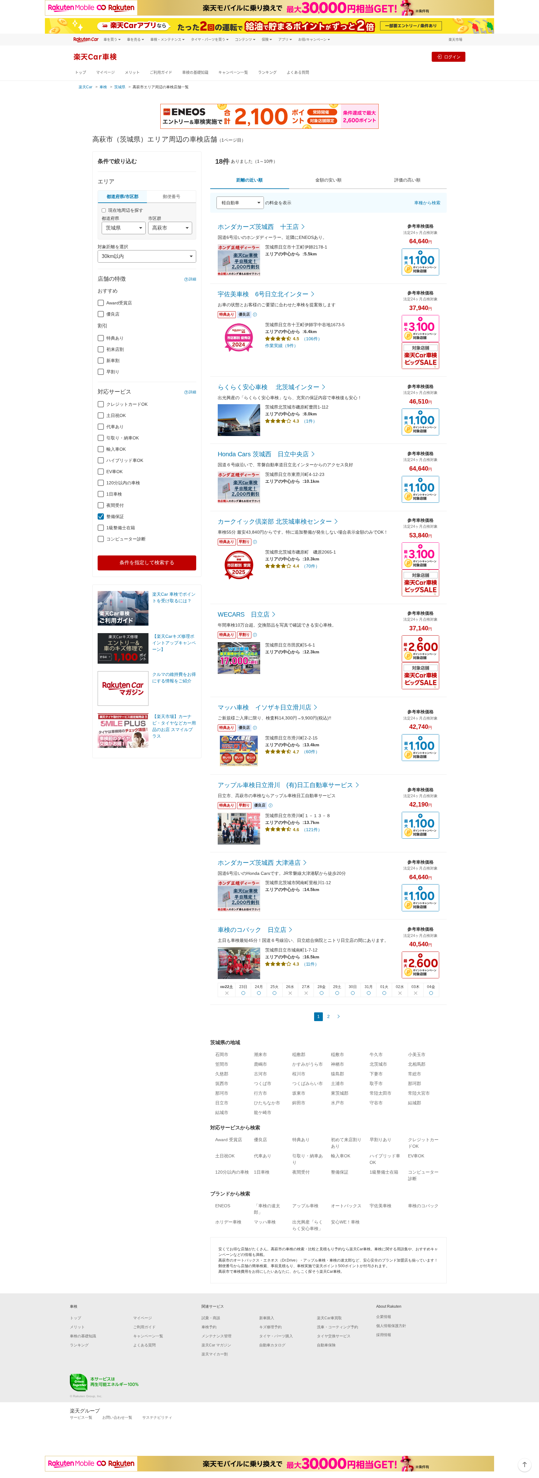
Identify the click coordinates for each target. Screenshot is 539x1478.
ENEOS (222, 1205)
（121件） (312, 829)
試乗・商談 (211, 1318)
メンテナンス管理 (216, 1336)
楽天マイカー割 (215, 1354)
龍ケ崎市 (262, 1112)
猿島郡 (337, 1073)
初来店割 (115, 349)
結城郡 (414, 1102)
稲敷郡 (298, 1054)
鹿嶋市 (260, 1064)
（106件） (312, 338)
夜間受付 (115, 505)
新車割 (112, 360)
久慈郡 (221, 1073)
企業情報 (383, 1317)
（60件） (311, 751)
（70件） (311, 566)
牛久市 (376, 1054)
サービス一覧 (81, 1417)
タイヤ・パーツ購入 (276, 1336)
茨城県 (119, 87)
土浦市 (337, 1083)
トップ (80, 72)
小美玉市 (416, 1054)
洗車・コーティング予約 (337, 1327)
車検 (103, 87)
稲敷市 (337, 1054)
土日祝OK (116, 415)
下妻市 (376, 1073)
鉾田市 (298, 1102)
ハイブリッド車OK (124, 460)
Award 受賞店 (228, 1139)
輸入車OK (116, 449)
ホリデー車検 (228, 1221)
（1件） (309, 421)
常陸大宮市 (419, 1093)
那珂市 (221, 1093)
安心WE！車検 (345, 1221)
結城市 (221, 1112)
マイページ (105, 72)
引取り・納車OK (122, 437)
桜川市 (298, 1073)
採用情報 (383, 1335)
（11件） (310, 964)
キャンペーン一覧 (233, 72)
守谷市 (376, 1102)
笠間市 (221, 1064)
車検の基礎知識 (195, 72)
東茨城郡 (339, 1093)
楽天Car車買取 (329, 1318)
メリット (132, 72)
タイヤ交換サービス (334, 1336)
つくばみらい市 (307, 1083)
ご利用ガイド (161, 72)
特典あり (115, 338)
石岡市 (221, 1054)
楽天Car (85, 87)
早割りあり (380, 1139)
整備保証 (115, 516)
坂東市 (298, 1093)
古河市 (260, 1073)
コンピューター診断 (126, 538)
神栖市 (337, 1064)
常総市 (414, 1073)
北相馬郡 (416, 1064)
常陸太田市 (380, 1093)
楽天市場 (455, 39)
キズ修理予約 (270, 1327)
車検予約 (209, 1327)
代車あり (115, 426)
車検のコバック (423, 1205)
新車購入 (266, 1318)
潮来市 (260, 1054)
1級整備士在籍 (120, 527)
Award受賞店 (119, 302)
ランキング (267, 72)
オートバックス (346, 1205)
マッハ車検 (265, 1221)
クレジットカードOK (127, 404)
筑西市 (221, 1083)
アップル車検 (305, 1205)
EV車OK (114, 471)
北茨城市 (378, 1064)
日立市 (221, 1102)
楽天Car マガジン (216, 1345)
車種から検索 (427, 202)
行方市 (260, 1093)
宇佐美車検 (380, 1205)
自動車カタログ (272, 1345)
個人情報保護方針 (391, 1326)
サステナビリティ (157, 1417)
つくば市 (262, 1083)
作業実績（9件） (281, 345)
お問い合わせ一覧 (117, 1417)
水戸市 (337, 1102)
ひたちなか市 (267, 1102)
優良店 (112, 314)
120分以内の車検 (123, 482)
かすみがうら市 (307, 1064)
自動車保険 (326, 1345)
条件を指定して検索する (146, 562)
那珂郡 (414, 1083)
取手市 (376, 1083)
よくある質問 (298, 72)
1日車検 (114, 494)
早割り (112, 371)
